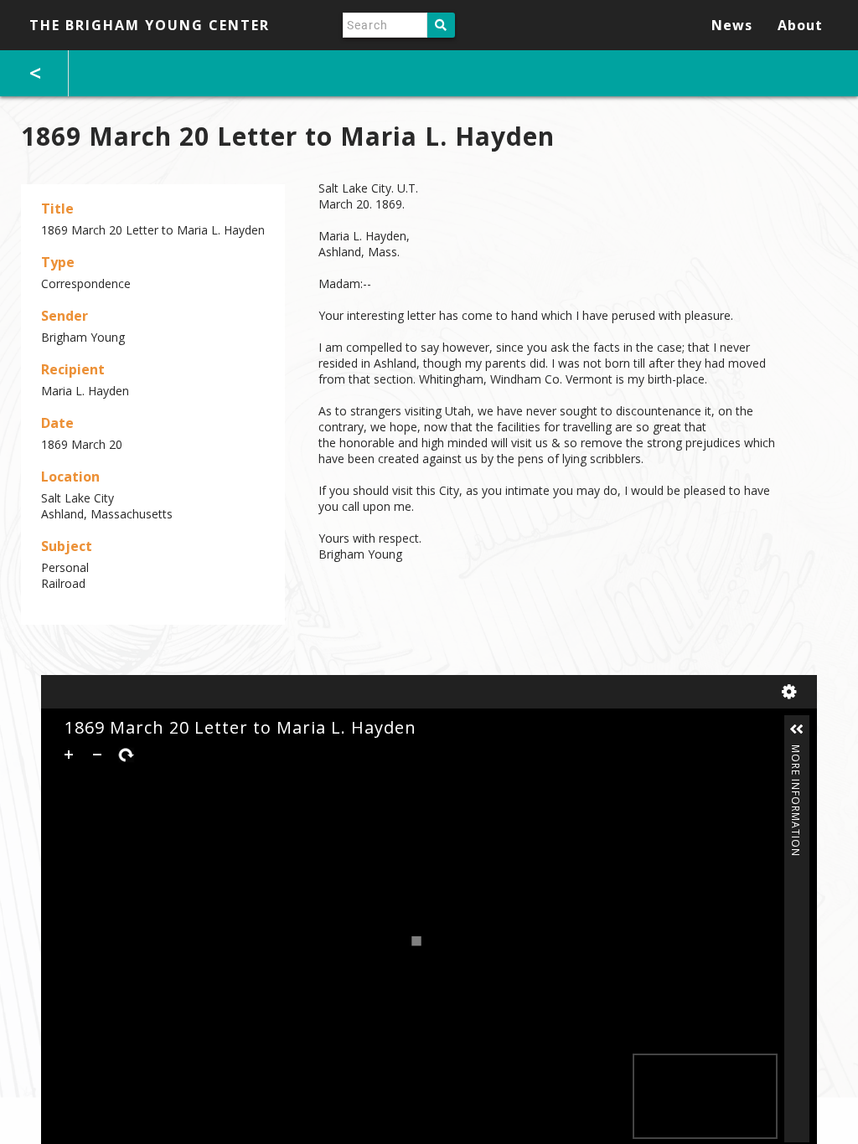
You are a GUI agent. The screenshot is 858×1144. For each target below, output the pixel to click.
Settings (792, 692)
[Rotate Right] (125, 754)
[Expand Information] (796, 729)
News (731, 25)
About (800, 25)
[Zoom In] (68, 754)
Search (441, 25)
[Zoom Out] (97, 754)
